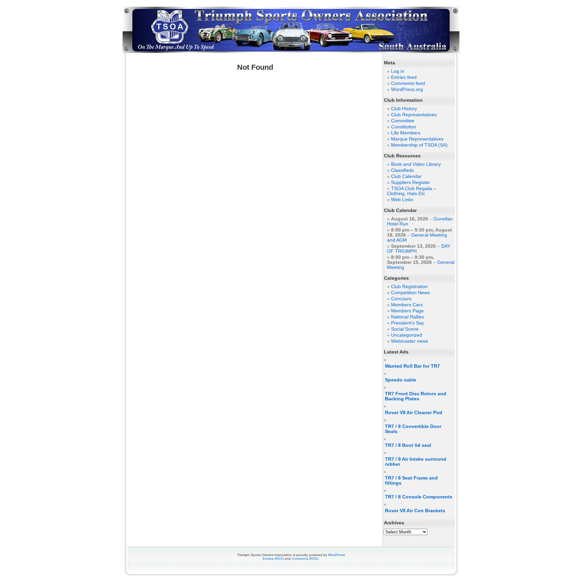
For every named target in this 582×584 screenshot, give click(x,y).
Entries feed (404, 77)
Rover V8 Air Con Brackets (415, 510)
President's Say (407, 323)
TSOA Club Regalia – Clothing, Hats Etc (411, 191)
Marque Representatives (417, 139)
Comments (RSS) (305, 558)
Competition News (410, 292)
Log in (397, 71)
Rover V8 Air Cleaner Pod (413, 412)
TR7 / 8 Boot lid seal (408, 445)
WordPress (336, 555)
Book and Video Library (416, 164)
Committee (402, 120)
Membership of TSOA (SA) (419, 145)
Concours (401, 298)
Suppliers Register (410, 182)
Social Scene (405, 329)
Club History (404, 108)
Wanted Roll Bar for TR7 (412, 366)
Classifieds (402, 170)
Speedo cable (400, 379)
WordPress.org (407, 89)
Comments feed (408, 83)
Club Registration (409, 286)
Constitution (403, 126)
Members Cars (407, 304)
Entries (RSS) (273, 558)
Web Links (402, 199)
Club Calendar (406, 176)
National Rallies (407, 316)
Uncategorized (406, 335)
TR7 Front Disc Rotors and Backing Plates (415, 396)
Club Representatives (414, 114)
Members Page (407, 310)
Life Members (405, 132)
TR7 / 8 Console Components (418, 496)
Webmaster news (409, 341)
